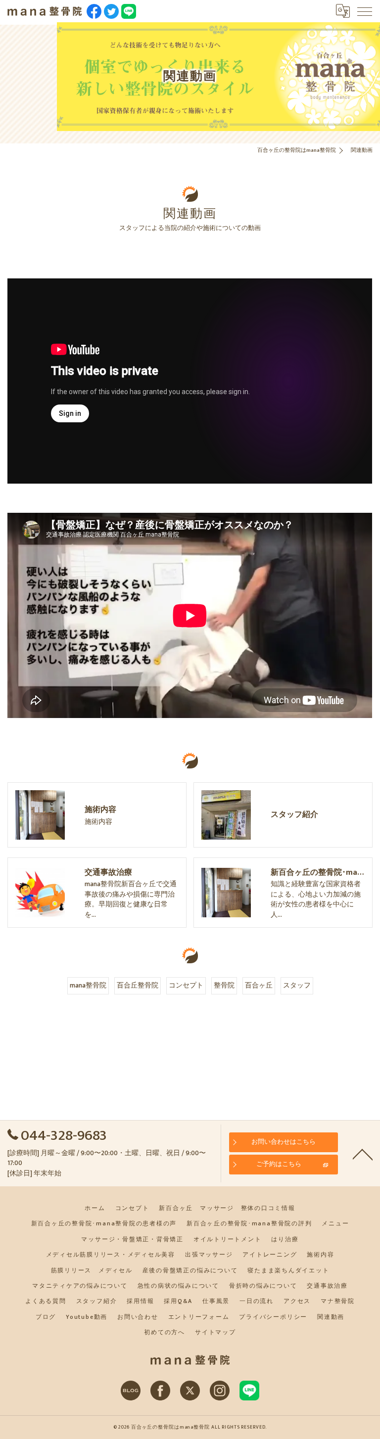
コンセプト (186, 985)
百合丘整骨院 (137, 985)
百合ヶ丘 (259, 985)
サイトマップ (215, 1332)
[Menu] (365, 11)
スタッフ (297, 985)
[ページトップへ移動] (363, 1154)
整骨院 (224, 985)
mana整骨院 (88, 985)
